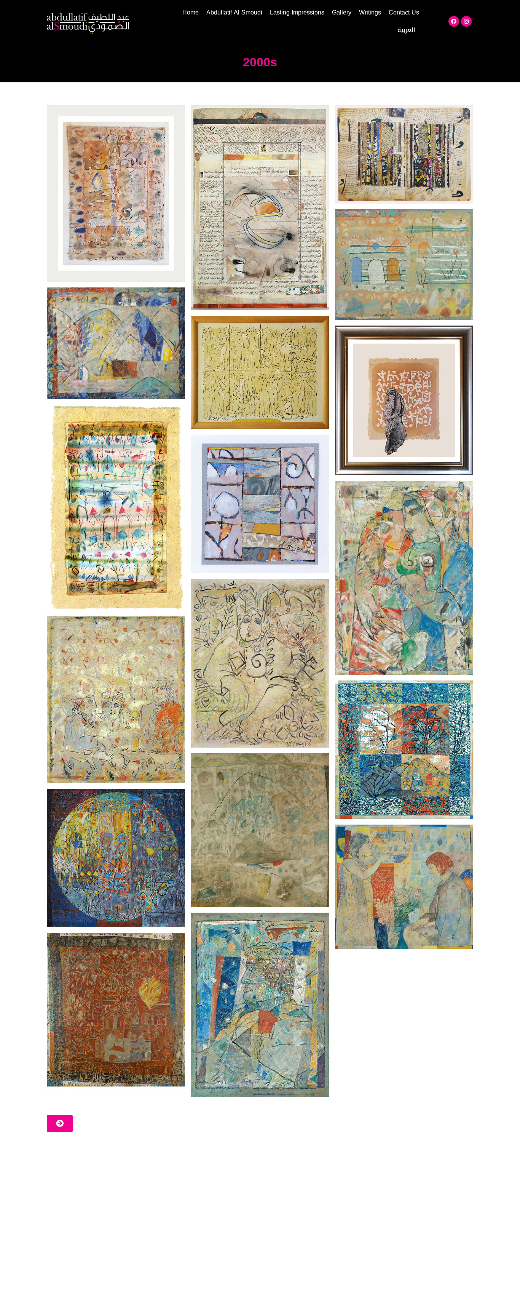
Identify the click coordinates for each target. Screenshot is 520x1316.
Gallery (341, 12)
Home (190, 12)
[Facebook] (453, 21)
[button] (60, 1123)
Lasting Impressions (297, 12)
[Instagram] (466, 21)
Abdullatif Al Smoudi (234, 12)
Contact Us (404, 12)
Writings (370, 12)
